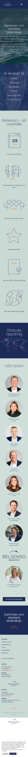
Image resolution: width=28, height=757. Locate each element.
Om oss (3, 647)
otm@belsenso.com (7, 670)
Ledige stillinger (5, 650)
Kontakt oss (4, 653)
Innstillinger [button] (5, 753)
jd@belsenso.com (6, 696)
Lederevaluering (5, 645)
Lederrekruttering (6, 642)
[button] (21, 4)
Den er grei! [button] (13, 753)
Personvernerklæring (7, 658)
